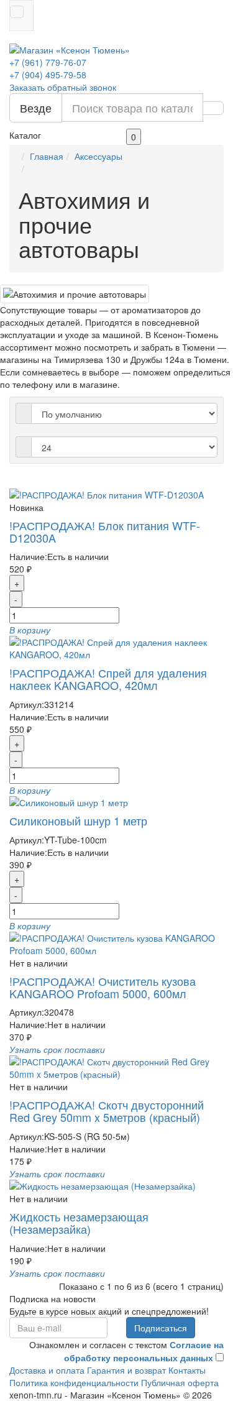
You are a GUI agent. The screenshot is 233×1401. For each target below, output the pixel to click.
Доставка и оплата (47, 1370)
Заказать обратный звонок (62, 87)
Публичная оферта (180, 1382)
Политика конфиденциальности (74, 1382)
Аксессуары (98, 156)
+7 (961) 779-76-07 (47, 62)
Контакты (187, 1370)
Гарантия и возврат (126, 1370)
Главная (46, 156)
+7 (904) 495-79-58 (47, 74)
